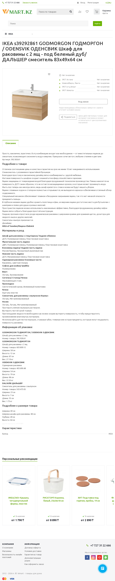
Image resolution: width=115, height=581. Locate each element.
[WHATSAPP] (105, 557)
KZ (107, 3)
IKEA (10, 34)
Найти (97, 23)
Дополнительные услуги (33, 559)
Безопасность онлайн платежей (12, 555)
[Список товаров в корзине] (102, 13)
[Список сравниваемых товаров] (80, 12)
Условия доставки (33, 551)
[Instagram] (93, 557)
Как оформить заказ (34, 564)
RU (110, 3)
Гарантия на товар (33, 554)
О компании (7, 548)
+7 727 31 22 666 (12, 2)
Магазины (6, 551)
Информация (32, 544)
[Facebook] (87, 557)
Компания (8, 544)
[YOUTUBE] (99, 557)
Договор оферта (33, 548)
